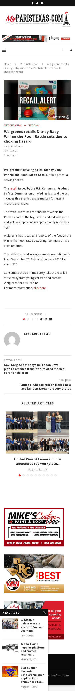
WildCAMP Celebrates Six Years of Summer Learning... (32, 625)
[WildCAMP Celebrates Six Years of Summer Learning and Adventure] (10, 623)
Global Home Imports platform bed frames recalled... (33, 649)
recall (13, 188)
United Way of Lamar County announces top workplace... (37, 461)
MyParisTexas (15, 146)
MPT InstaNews (29, 64)
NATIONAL (34, 125)
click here (40, 288)
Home (7, 64)
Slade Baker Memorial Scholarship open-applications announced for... (33, 675)
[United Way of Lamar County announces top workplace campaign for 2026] (37, 432)
